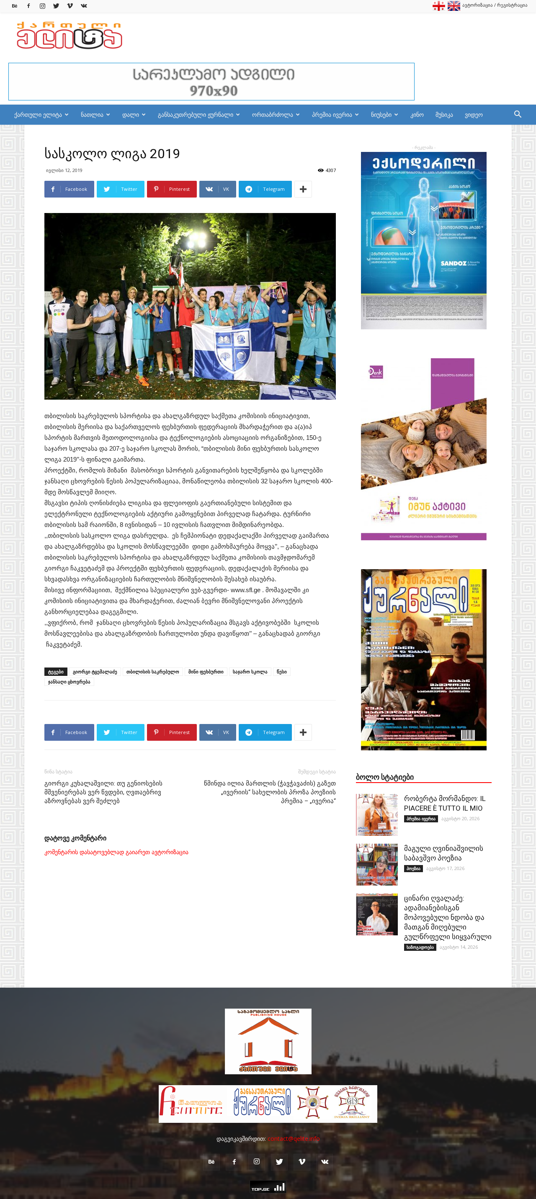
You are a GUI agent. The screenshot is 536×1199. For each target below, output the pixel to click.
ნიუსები (381, 114)
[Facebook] (28, 6)
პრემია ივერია (332, 114)
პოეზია (413, 868)
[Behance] (14, 6)
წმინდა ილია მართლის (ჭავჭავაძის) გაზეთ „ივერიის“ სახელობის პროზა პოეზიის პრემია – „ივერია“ (270, 792)
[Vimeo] (70, 6)
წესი (282, 671)
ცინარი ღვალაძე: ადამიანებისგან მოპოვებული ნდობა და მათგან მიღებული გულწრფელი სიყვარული (448, 917)
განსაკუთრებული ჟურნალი (195, 114)
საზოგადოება (420, 947)
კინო (417, 114)
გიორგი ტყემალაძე (95, 671)
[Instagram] (42, 6)
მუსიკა (444, 114)
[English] (454, 9)
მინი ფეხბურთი (206, 671)
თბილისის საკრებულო (152, 671)
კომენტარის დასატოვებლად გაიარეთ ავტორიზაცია (116, 852)
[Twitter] (56, 6)
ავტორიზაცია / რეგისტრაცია (495, 5)
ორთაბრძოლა (272, 114)
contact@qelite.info (294, 1139)
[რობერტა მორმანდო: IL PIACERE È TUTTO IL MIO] (377, 815)
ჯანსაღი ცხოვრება (69, 681)
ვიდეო (474, 114)
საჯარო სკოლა (250, 671)
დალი (130, 114)
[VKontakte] (83, 6)
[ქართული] (439, 9)
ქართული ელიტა (38, 114)
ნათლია (92, 114)
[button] (518, 115)
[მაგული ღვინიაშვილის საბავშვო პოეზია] (377, 865)
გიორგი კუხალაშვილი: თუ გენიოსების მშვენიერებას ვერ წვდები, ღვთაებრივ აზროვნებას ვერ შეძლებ (103, 792)
